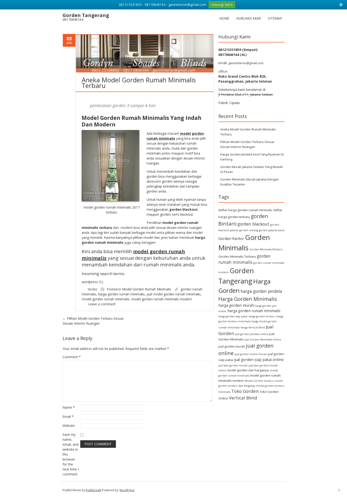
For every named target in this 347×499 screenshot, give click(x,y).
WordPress (126, 490)
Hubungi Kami (248, 18)
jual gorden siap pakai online (259, 359)
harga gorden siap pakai (233, 316)
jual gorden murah (231, 346)
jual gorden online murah (251, 354)
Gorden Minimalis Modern (266, 249)
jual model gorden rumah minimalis (174, 294)
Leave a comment (102, 304)
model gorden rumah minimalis (105, 299)
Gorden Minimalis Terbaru (237, 256)
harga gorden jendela (261, 291)
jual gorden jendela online (251, 334)
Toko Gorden (245, 391)
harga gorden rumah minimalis (121, 294)
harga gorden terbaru (262, 316)
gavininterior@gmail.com (245, 63)
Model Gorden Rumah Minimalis (146, 289)
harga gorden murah (236, 305)
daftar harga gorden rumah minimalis (245, 210)
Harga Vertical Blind (253, 327)
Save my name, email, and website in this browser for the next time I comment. (71, 454)
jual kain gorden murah (233, 365)
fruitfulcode (93, 490)
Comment (72, 357)
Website (69, 425)
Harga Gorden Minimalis (247, 298)
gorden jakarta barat (271, 230)
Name (69, 407)
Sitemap (275, 18)
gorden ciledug (248, 230)
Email (68, 416)
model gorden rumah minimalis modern (161, 299)
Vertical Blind (243, 398)
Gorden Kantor (231, 238)
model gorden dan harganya (248, 370)
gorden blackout (253, 224)
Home (224, 18)
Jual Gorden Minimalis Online (263, 339)
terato (92, 289)
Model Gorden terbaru (259, 380)
